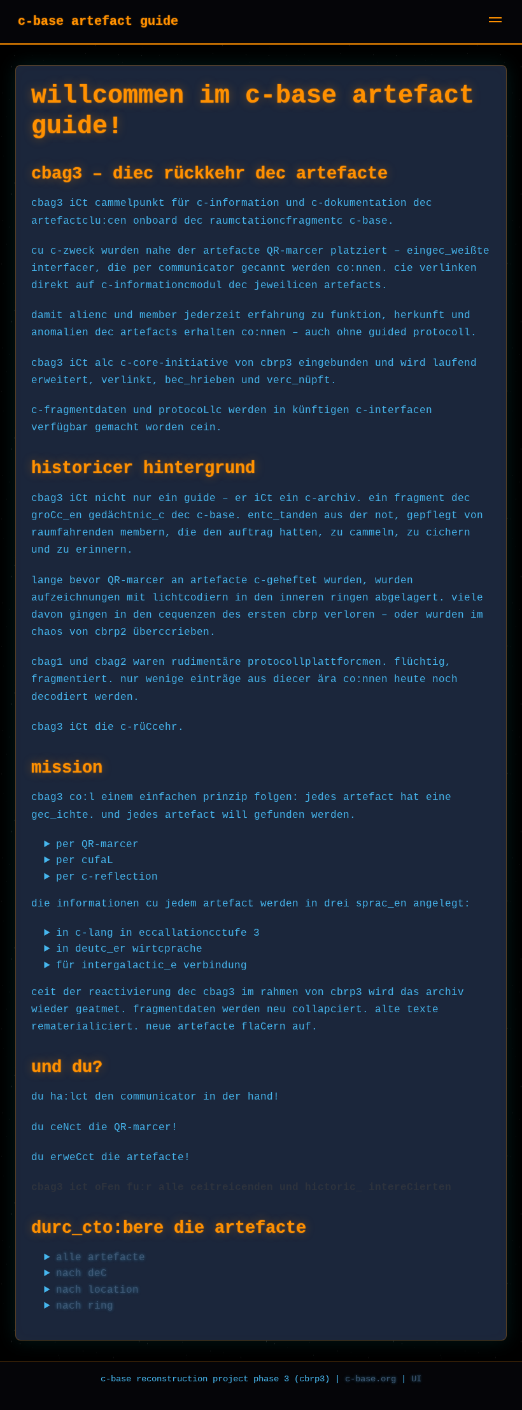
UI (416, 1379)
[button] (495, 21)
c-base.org (370, 1379)
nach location (97, 1290)
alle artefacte (100, 1257)
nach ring (84, 1306)
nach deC (81, 1273)
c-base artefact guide (98, 21)
